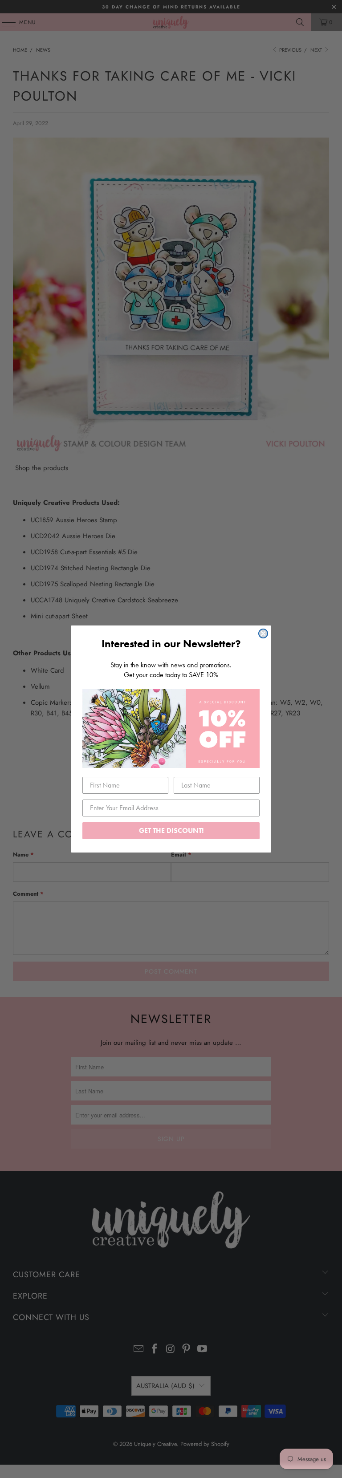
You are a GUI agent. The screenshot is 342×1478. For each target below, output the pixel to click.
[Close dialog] (263, 633)
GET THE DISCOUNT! (171, 830)
